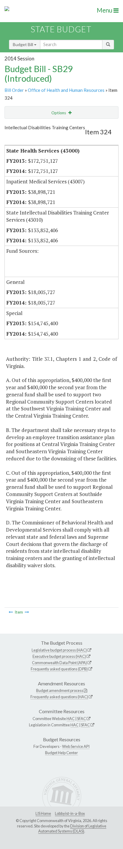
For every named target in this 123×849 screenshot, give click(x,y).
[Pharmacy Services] (11, 612)
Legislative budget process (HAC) (59, 650)
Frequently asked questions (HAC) (59, 696)
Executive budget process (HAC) (59, 656)
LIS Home (43, 813)
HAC (71, 718)
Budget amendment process (59, 690)
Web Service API (76, 746)
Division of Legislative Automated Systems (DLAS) (72, 829)
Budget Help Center (61, 752)
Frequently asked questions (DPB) (59, 669)
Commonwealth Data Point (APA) (59, 662)
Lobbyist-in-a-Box (70, 813)
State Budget (61, 29)
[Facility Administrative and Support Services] (27, 612)
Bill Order (14, 90)
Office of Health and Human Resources (66, 90)
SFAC (81, 718)
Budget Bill (23, 44)
